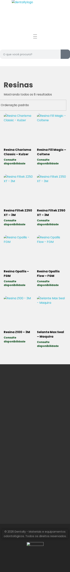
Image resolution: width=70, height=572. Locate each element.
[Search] (65, 54)
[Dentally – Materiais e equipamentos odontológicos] (35, 11)
